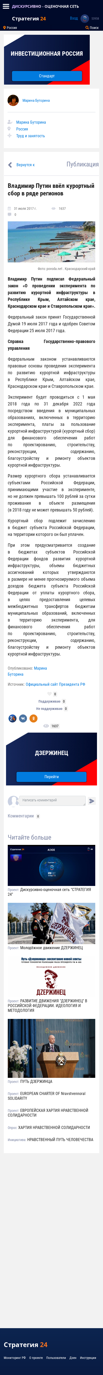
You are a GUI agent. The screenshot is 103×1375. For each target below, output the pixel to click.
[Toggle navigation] (6, 6)
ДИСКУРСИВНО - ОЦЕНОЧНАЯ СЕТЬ (45, 6)
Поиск (94, 28)
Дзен (73, 1358)
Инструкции (88, 1358)
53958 (95, 18)
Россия (11, 28)
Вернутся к (25, 164)
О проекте (36, 1358)
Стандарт (47, 76)
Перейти (51, 776)
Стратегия (29, 18)
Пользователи (56, 1358)
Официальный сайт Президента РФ (55, 684)
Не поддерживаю (49, 709)
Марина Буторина (36, 100)
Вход (74, 18)
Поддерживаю (49, 701)
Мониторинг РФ (15, 1358)
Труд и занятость (30, 135)
